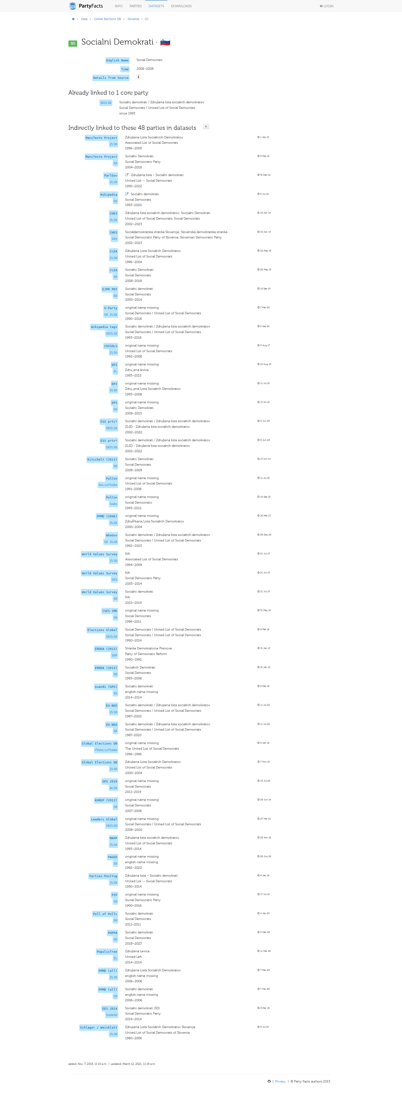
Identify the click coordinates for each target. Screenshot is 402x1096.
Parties (136, 6)
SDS (114, 239)
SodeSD (111, 1015)
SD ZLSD (110, 314)
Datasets (156, 6)
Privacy (280, 1081)
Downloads (181, 6)
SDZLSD (105, 102)
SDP (114, 655)
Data (84, 19)
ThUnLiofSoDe (106, 750)
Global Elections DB (107, 19)
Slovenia (133, 19)
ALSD (113, 788)
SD (115, 163)
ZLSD (113, 144)
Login (328, 6)
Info (119, 6)
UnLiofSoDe (108, 485)
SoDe (113, 504)
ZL (115, 371)
